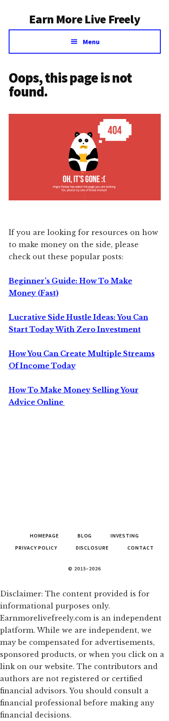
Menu (91, 41)
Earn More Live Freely (84, 19)
